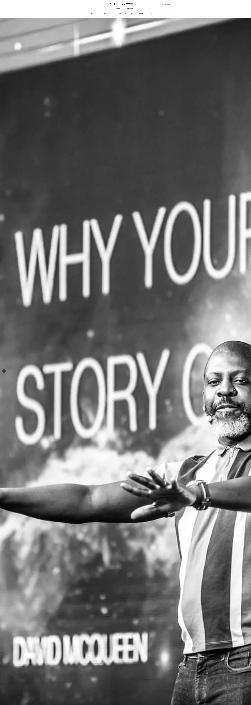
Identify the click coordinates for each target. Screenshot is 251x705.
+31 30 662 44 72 (166, 4)
